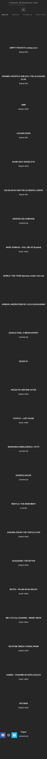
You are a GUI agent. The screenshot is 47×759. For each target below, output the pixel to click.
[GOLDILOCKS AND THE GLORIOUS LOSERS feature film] (23, 174)
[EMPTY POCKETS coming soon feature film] (23, 31)
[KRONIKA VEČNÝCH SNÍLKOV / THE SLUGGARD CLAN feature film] (23, 59)
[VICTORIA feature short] (23, 687)
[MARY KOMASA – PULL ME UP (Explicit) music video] (23, 231)
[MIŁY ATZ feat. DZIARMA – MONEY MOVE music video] (23, 601)
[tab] (5, 14)
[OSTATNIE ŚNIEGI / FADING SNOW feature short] (23, 630)
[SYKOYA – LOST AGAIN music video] (23, 402)
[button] (24, 10)
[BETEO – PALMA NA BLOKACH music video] (23, 573)
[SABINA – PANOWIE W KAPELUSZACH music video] (23, 658)
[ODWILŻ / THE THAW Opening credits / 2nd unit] (23, 259)
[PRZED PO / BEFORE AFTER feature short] (23, 373)
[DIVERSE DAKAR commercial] (23, 459)
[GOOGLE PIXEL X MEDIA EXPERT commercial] (23, 316)
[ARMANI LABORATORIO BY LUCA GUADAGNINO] (23, 288)
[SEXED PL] (23, 345)
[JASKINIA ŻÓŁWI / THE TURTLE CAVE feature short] (23, 516)
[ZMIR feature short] (23, 88)
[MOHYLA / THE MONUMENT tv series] (23, 487)
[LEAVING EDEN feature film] (23, 116)
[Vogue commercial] (23, 715)
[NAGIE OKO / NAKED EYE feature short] (23, 145)
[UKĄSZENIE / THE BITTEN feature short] (23, 544)
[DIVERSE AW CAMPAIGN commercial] (23, 202)
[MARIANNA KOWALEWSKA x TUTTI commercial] (23, 430)
